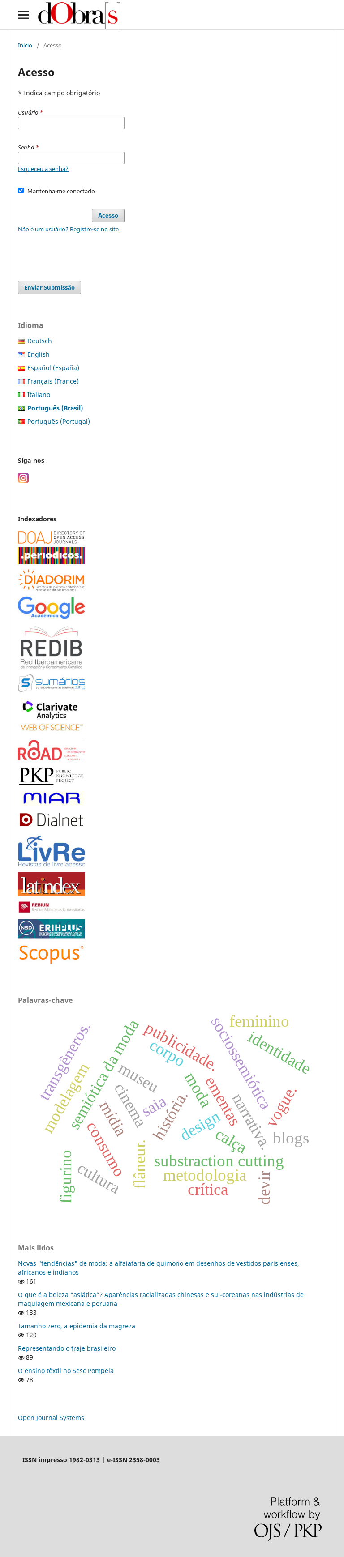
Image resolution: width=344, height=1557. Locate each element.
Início (25, 45)
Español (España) (53, 367)
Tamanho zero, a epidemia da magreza (76, 1326)
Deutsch (39, 341)
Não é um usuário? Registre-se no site (68, 229)
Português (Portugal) (58, 421)
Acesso (108, 215)
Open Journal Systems (51, 1417)
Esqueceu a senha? (43, 169)
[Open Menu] (23, 14)
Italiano (38, 394)
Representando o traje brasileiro (67, 1348)
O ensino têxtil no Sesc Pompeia (66, 1370)
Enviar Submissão (49, 287)
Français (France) (53, 381)
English (38, 354)
